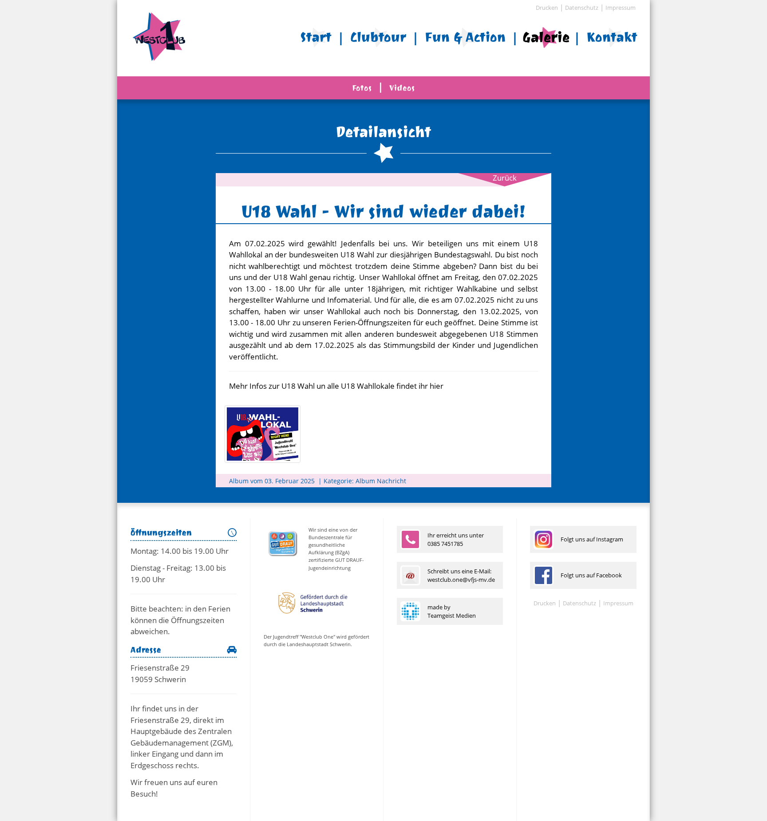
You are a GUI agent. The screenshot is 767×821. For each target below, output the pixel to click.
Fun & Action (465, 37)
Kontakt (611, 37)
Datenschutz (581, 8)
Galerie (545, 37)
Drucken (547, 8)
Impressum (620, 8)
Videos (402, 88)
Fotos (362, 88)
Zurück (505, 178)
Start (316, 37)
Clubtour (378, 37)
